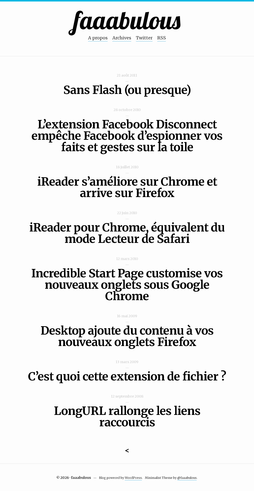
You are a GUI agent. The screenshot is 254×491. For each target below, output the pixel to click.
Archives (121, 38)
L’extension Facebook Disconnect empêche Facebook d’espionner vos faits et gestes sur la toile (127, 136)
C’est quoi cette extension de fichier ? (127, 376)
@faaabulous (187, 478)
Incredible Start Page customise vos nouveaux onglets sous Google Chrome (127, 285)
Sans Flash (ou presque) (127, 90)
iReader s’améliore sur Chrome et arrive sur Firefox (127, 187)
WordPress (133, 478)
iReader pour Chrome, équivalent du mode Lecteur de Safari (127, 233)
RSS (161, 38)
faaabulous (127, 19)
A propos (98, 38)
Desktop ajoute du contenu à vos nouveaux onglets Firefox (127, 336)
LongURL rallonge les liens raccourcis (127, 416)
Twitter (144, 38)
